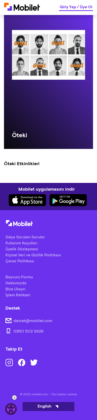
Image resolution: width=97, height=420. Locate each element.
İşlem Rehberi (17, 295)
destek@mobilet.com (32, 321)
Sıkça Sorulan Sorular (25, 237)
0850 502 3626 (28, 331)
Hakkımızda (15, 283)
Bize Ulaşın (15, 289)
